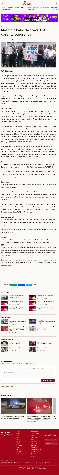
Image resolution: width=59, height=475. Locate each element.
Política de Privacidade (36, 449)
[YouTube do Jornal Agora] (33, 456)
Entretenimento (44, 7)
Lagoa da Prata (39, 463)
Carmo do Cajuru (24, 463)
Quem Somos (34, 443)
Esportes (35, 7)
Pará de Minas (37, 462)
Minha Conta (33, 453)
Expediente (33, 445)
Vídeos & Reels (34, 437)
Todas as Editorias (35, 433)
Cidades (3, 7)
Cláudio (42, 462)
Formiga (17, 463)
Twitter (30, 284)
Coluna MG (55, 9)
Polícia (17, 7)
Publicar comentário (48, 380)
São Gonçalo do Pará (18, 462)
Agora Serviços (34, 441)
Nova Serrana (9, 462)
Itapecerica (47, 462)
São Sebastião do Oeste (6, 463)
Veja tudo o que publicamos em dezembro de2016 (12, 354)
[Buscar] (56, 3)
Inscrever (49, 447)
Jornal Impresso (5, 9)
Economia (18, 449)
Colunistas (31, 9)
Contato (33, 451)
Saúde (29, 7)
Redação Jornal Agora (9, 39)
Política (23, 7)
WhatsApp (14, 284)
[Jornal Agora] (27, 3)
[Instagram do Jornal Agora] (31, 456)
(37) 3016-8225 (25, 470)
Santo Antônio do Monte (28, 462)
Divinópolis (3, 462)
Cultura (17, 447)
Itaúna (13, 463)
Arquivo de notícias (21, 453)
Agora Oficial (54, 7)
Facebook (22, 284)
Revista (32, 439)
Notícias (10, 7)
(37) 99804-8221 (37, 470)
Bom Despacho (32, 463)
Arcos (44, 463)
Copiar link (37, 284)
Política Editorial (34, 447)
